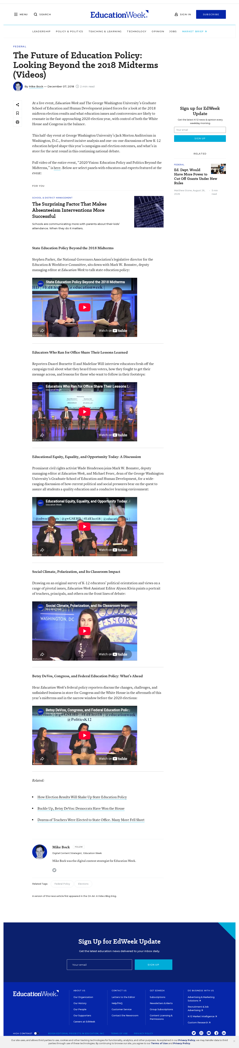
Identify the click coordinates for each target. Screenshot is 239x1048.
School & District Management (52, 197)
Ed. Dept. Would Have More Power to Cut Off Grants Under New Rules (195, 176)
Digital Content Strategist (67, 853)
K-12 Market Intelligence (201, 1016)
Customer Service (122, 1009)
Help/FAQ (117, 1003)
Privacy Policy (143, 1033)
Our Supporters (82, 1015)
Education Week (92, 853)
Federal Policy (62, 883)
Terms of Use (119, 1033)
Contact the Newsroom (125, 1015)
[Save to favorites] (17, 113)
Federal (19, 46)
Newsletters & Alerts (161, 1003)
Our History (79, 1003)
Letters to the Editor (123, 997)
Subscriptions (157, 997)
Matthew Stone (183, 190)
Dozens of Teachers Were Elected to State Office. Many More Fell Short (91, 819)
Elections (83, 883)
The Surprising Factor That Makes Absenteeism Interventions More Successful (69, 210)
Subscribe (211, 14)
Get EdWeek (157, 990)
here (57, 167)
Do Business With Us (201, 990)
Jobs (173, 31)
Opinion (158, 31)
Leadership (41, 31)
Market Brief (193, 31)
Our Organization (83, 997)
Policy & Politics (69, 31)
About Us (79, 990)
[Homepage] (119, 14)
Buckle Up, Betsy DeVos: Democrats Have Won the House (81, 808)
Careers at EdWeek (84, 1021)
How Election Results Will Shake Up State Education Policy (82, 797)
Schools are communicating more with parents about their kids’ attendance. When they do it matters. (76, 226)
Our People (79, 1009)
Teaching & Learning (105, 31)
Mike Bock (36, 86)
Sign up (153, 964)
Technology (136, 31)
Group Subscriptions (161, 1009)
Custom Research (198, 1022)
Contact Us (119, 990)
